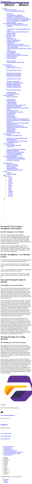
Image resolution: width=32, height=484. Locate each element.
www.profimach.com (6, 436)
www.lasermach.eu (5, 438)
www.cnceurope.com (6, 433)
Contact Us (4, 424)
